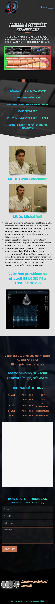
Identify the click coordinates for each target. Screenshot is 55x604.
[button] (19, 80)
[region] (27, 52)
